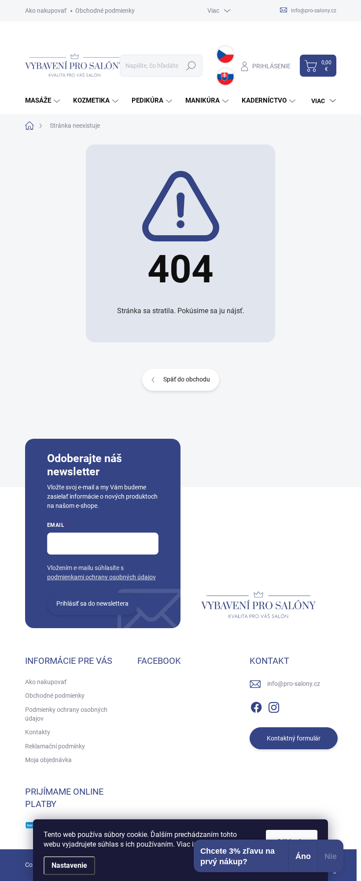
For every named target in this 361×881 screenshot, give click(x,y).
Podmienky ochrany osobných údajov (66, 714)
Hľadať (190, 65)
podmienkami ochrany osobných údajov (101, 577)
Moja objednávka (48, 759)
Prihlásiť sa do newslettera (92, 603)
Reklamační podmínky (55, 746)
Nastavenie (69, 865)
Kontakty (37, 732)
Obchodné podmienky (105, 10)
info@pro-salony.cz (293, 683)
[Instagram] (273, 705)
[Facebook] (256, 705)
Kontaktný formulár (293, 738)
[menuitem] (43, 101)
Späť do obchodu (186, 379)
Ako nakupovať (45, 10)
